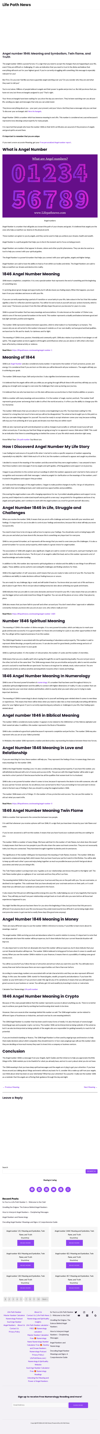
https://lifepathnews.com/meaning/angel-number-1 (32, 350)
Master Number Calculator (14, 1315)
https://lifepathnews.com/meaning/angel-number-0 (32, 804)
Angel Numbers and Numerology (15, 1217)
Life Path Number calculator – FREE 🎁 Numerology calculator (38, 1328)
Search (5, 1167)
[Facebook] (92, 1312)
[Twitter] (76, 1312)
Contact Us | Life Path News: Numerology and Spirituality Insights (38, 1318)
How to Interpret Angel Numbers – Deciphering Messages (25, 1212)
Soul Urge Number (14, 1322)
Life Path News (16, 4)
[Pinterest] (87, 1315)
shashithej (25, 1238)
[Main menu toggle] (95, 4)
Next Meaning (90, 1087)
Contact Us (14, 1328)
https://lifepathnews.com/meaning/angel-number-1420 (33, 614)
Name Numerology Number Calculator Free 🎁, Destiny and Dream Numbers (38, 1345)
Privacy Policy (14, 1332)
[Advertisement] (50, 28)
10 (38, 1299)
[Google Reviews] (95, 1315)
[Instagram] (84, 1312)
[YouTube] (79, 1315)
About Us (21, 1325)
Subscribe (78, 1405)
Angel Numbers (10, 1325)
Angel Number (16, 364)
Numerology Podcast (14, 1319)
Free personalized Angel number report (55, 142)
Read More (25, 1243)
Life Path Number (14, 1312)
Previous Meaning (11, 1087)
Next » (44, 1299)
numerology (42, 682)
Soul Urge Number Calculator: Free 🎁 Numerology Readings (38, 1371)
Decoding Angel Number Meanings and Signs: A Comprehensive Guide (29, 1222)
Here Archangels (34, 111)
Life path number (23, 439)
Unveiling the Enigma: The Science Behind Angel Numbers (24, 1207)
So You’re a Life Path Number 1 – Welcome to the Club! (24, 1202)
